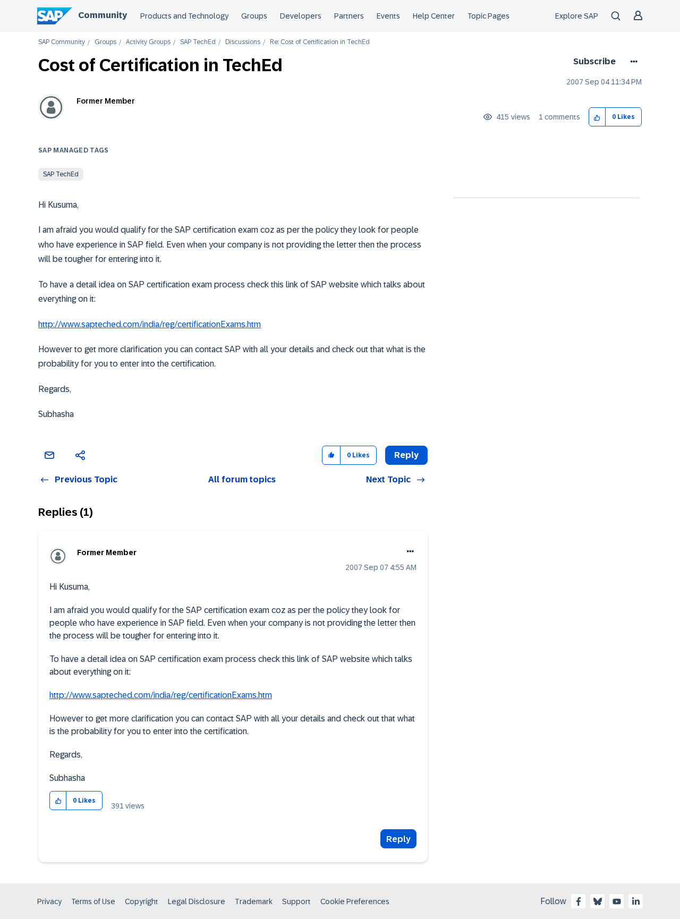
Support (296, 901)
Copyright (141, 901)
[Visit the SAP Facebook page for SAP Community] (578, 901)
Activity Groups (148, 42)
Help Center (434, 16)
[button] (597, 117)
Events (388, 16)
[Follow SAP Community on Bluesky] (597, 901)
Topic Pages (488, 16)
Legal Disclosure (196, 901)
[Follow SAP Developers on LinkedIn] (636, 901)
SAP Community (61, 42)
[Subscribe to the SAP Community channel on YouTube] (617, 901)
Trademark (254, 901)
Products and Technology (184, 16)
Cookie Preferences (354, 901)
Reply (398, 839)
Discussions (242, 42)
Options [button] (632, 61)
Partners (349, 16)
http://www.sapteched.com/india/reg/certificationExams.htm (149, 324)
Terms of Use (93, 901)
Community (102, 15)
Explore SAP (576, 16)
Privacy (49, 901)
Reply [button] (406, 455)
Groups (254, 16)
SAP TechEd (198, 42)
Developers (300, 16)
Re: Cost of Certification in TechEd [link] (320, 42)
